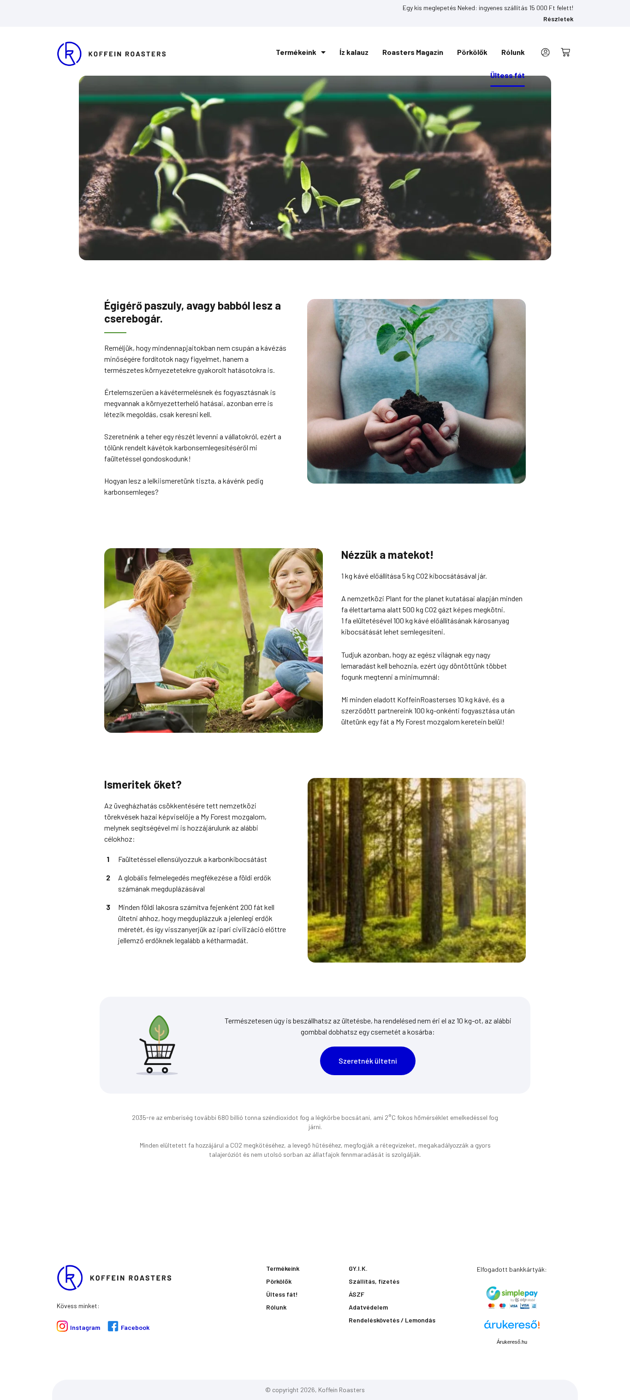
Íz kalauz (353, 52)
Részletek (558, 19)
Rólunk (513, 52)
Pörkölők (472, 52)
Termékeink (296, 52)
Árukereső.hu (512, 1342)
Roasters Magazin (412, 52)
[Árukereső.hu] (512, 1327)
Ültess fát (507, 75)
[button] (368, 1061)
